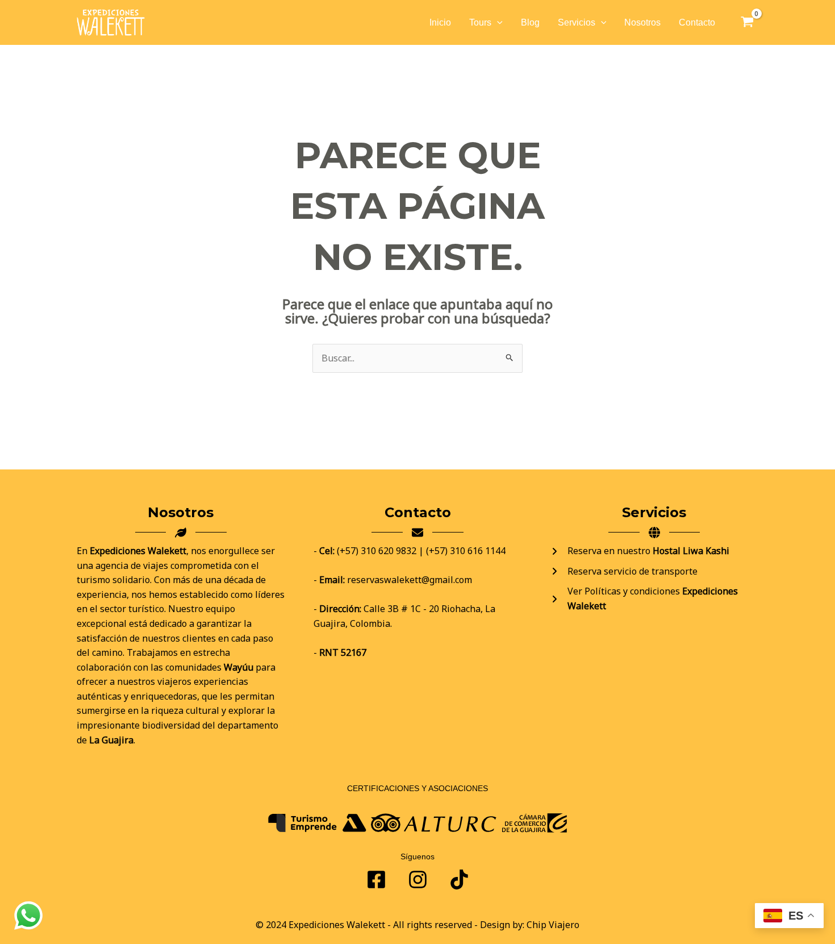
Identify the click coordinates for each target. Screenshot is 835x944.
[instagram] (459, 879)
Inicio (440, 22)
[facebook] (376, 879)
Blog (530, 22)
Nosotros (642, 22)
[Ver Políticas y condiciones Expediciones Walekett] (654, 598)
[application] (497, 22)
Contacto (697, 22)
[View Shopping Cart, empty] (747, 22)
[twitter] (418, 879)
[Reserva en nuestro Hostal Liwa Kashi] (639, 551)
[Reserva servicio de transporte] (624, 571)
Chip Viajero (553, 924)
